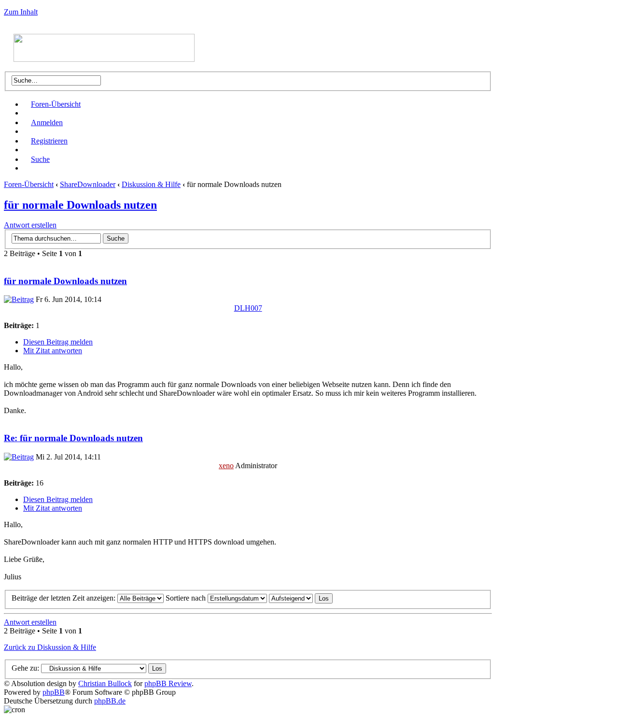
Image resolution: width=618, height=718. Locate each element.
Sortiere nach (187, 598)
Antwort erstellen (30, 225)
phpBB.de (110, 701)
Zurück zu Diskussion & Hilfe (50, 647)
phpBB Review (168, 683)
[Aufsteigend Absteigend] (301, 598)
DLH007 (248, 308)
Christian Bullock (105, 683)
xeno (226, 465)
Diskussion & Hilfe (151, 184)
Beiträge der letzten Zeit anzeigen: (64, 598)
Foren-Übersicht (56, 104)
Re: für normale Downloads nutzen (73, 438)
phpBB (53, 692)
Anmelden (47, 122)
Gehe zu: (25, 668)
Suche (40, 159)
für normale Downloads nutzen (80, 205)
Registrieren (49, 141)
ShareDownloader (87, 184)
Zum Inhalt (21, 12)
